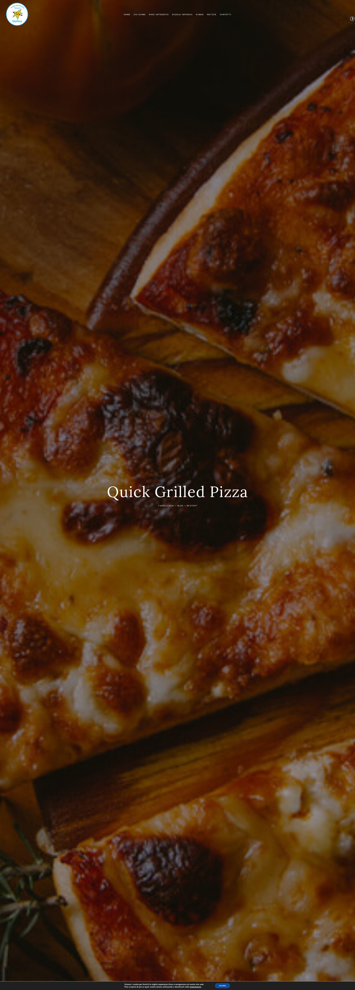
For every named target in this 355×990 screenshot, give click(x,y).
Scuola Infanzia (182, 14)
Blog (180, 505)
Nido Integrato (159, 14)
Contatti (225, 14)
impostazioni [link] (195, 987)
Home (127, 14)
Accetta (222, 985)
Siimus (200, 14)
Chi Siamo (140, 14)
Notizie (212, 14)
